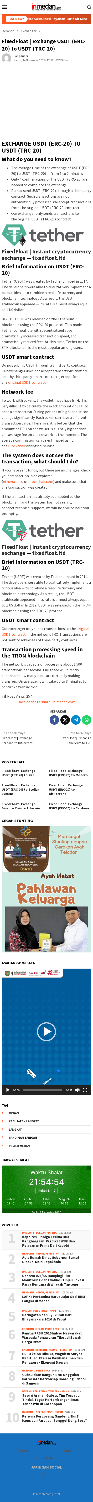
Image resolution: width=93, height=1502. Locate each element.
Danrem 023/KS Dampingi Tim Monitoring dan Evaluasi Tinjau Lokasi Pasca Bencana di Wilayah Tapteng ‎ (53, 1280)
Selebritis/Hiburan (49, 1412)
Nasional (28, 1370)
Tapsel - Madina (58, 1391)
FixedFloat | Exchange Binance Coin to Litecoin (21, 806)
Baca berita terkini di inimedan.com (46, 702)
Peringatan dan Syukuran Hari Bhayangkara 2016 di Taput (47, 1317)
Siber (68, 1451)
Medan (40, 1253)
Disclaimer (46, 1458)
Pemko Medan (19, 1146)
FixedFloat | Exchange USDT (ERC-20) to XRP (19, 773)
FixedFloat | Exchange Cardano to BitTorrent (17, 738)
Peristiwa (52, 1253)
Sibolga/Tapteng (45, 1232)
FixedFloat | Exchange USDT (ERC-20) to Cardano (69, 806)
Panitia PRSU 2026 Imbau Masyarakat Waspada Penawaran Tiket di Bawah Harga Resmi (52, 1337)
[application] (46, 1032)
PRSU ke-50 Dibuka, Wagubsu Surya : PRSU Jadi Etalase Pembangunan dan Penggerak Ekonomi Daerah (52, 1358)
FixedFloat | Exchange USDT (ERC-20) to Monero (68, 773)
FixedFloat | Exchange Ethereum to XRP (76, 738)
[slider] (42, 1090)
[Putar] (7, 1090)
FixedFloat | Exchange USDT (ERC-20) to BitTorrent (66, 789)
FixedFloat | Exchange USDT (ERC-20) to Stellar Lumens (20, 789)
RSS (48, 1475)
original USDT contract (27, 382)
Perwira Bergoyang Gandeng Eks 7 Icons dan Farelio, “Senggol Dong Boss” (54, 1418)
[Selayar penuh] (85, 1090)
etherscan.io (13, 481)
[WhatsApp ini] (86, 720)
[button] (46, 1031)
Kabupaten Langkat (24, 1121)
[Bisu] (77, 1090)
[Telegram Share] (76, 720)
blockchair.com (40, 481)
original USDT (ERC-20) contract (53, 207)
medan (14, 1113)
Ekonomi (28, 1329)
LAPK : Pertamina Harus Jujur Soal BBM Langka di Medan (53, 1299)
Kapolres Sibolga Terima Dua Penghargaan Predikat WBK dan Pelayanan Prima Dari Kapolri (48, 1241)
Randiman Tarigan (23, 1138)
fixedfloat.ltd (49, 257)
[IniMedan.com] (46, 6)
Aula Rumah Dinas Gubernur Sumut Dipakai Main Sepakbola (50, 1259)
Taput (52, 1310)
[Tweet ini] (65, 720)
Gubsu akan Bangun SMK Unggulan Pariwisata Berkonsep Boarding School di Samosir (54, 1379)
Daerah (27, 1232)
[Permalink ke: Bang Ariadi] (6, 58)
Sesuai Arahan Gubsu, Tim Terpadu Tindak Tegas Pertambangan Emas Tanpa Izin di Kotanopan (51, 1399)
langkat (15, 1130)
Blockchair (17, 445)
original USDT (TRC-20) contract (44, 219)
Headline (28, 1253)
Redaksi (24, 1451)
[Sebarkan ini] (54, 720)
